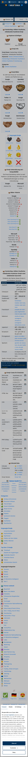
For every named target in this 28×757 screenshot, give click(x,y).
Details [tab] (11, 707)
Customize (13, 748)
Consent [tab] (4, 707)
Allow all (14, 743)
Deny (14, 752)
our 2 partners (10, 715)
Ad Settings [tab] (18, 707)
